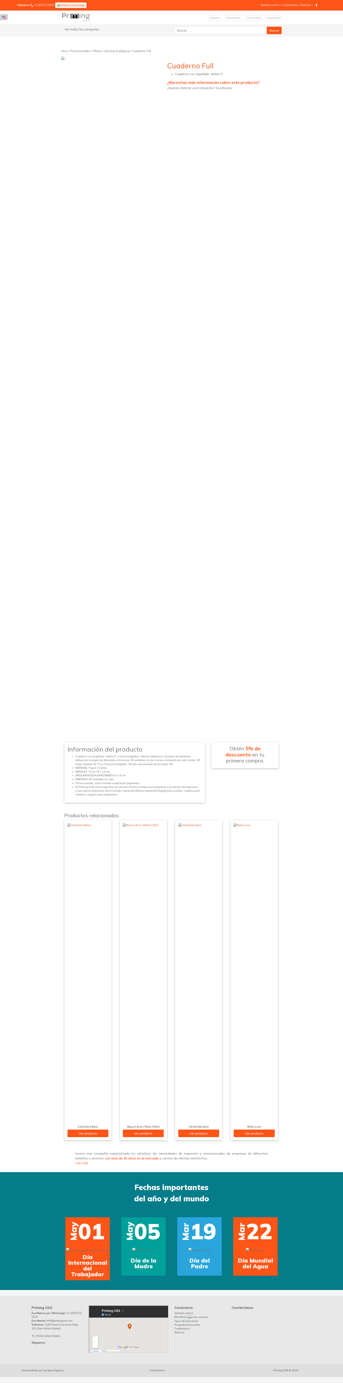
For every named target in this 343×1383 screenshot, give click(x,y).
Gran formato (253, 17)
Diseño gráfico (273, 17)
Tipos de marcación (186, 1355)
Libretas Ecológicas (117, 51)
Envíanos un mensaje (72, 5)
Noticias (306, 5)
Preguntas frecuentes (187, 1359)
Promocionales (233, 17)
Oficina (97, 51)
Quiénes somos (270, 5)
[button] (18, 1243)
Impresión (214, 17)
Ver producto (88, 1133)
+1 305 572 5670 (44, 5)
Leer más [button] (81, 1163)
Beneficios (181, 1351)
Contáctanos (290, 5)
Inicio (64, 51)
